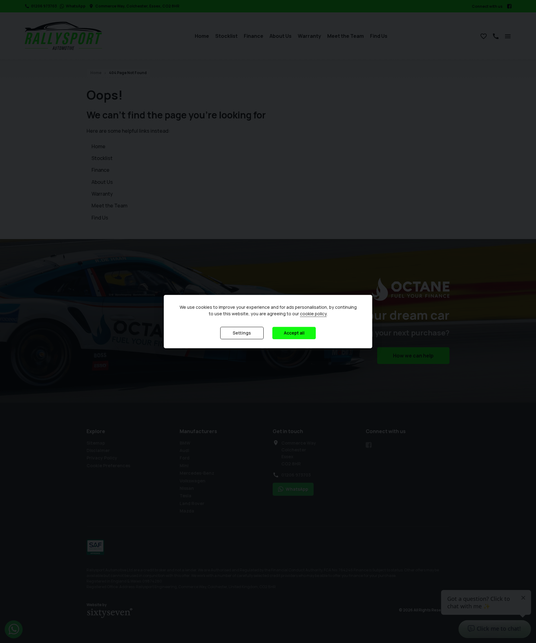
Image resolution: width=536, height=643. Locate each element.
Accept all (294, 333)
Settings (242, 333)
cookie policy (313, 314)
